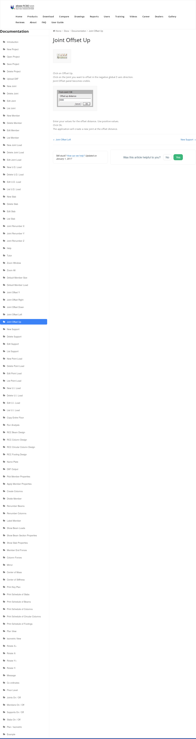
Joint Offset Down (15, 307)
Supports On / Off (15, 712)
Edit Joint (11, 100)
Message (11, 675)
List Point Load (14, 380)
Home (19, 16)
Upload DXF (13, 78)
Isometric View (14, 638)
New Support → (188, 139)
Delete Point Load (15, 366)
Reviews (20, 22)
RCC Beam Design (16, 432)
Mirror (10, 564)
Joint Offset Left (14, 314)
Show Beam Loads (16, 528)
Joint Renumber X (15, 226)
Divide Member (14, 498)
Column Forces (14, 557)
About (33, 22)
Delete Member (14, 122)
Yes (178, 157)
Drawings (79, 16)
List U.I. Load (13, 410)
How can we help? (76, 155)
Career (146, 16)
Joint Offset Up (14, 321)
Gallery (172, 16)
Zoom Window (14, 262)
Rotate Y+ (12, 660)
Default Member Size (17, 277)
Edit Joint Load (14, 159)
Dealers (159, 16)
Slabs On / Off (13, 719)
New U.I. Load (14, 388)
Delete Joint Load (15, 152)
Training (119, 16)
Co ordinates (13, 682)
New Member (13, 115)
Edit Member (13, 130)
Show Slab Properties (17, 542)
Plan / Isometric (14, 726)
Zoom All (11, 270)
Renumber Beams (15, 505)
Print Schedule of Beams (19, 601)
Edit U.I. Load (13, 402)
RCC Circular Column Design (21, 447)
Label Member (14, 520)
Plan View (11, 631)
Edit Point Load (14, 373)
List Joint (11, 108)
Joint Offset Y (13, 292)
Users (107, 16)
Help (9, 248)
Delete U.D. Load (15, 174)
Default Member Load (17, 284)
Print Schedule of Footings (19, 623)
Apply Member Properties (19, 483)
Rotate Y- (11, 667)
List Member (13, 137)
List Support (13, 351)
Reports (94, 16)
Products (32, 16)
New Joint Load (14, 145)
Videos (133, 16)
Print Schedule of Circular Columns (24, 616)
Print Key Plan (14, 586)
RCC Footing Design (17, 454)
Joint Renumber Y (15, 233)
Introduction (12, 41)
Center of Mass (14, 572)
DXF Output (12, 469)
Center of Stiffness (16, 579)
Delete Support (14, 336)
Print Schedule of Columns (20, 609)
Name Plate (12, 461)
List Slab (11, 218)
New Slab (11, 196)
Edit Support (13, 343)
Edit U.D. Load (14, 181)
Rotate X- (11, 653)
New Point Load (14, 358)
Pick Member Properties (18, 476)
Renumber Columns (16, 513)
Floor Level (12, 690)
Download (48, 16)
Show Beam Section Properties (22, 535)
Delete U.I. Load (15, 395)
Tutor (9, 255)
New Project (13, 49)
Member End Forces (17, 550)
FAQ (44, 22)
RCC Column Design (17, 439)
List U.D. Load (14, 189)
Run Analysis (13, 424)
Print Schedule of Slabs (18, 594)
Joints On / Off (14, 697)
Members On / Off (15, 704)
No (167, 157)
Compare (64, 16)
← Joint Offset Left (62, 139)
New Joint (11, 86)
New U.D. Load (14, 167)
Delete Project (14, 71)
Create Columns (15, 491)
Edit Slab (11, 211)
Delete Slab (12, 203)
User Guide (57, 22)
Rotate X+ (12, 645)
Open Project (13, 56)
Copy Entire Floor (15, 417)
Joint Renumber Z (15, 240)
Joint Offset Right (15, 299)
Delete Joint (12, 93)
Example (11, 734)
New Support (13, 329)
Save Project (13, 64)
